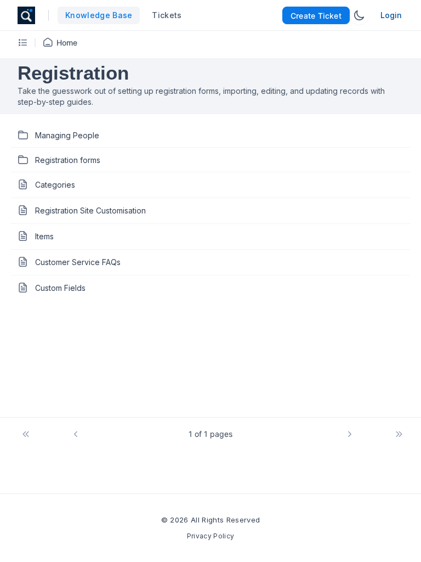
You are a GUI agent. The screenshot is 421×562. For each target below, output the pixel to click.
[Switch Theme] (359, 15)
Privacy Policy (210, 536)
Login (391, 15)
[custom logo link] (26, 15)
